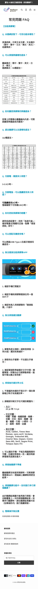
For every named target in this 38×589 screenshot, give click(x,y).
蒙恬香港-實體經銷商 (11, 544)
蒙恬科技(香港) (21, 582)
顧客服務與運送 (9, 533)
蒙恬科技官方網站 (10, 538)
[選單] (34, 9)
